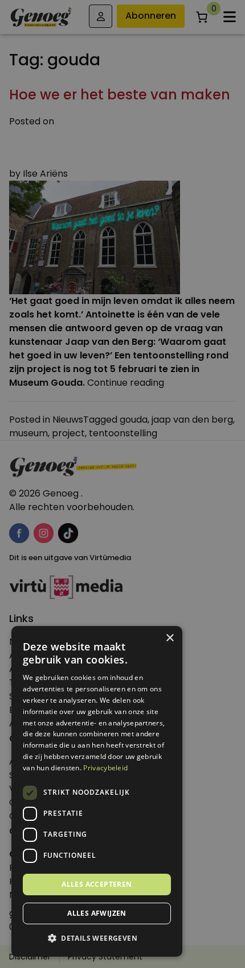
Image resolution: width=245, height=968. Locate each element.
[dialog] (122, 484)
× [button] (169, 638)
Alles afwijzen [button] (96, 913)
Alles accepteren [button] (97, 884)
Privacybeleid (105, 768)
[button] (97, 938)
